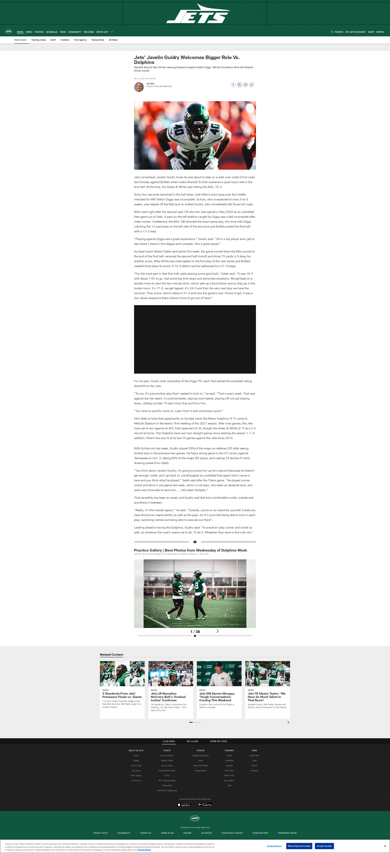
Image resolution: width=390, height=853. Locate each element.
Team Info (229, 750)
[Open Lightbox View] (195, 600)
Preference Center (287, 833)
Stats (229, 785)
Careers (136, 760)
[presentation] (289, 722)
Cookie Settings (260, 833)
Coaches (229, 765)
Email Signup (136, 775)
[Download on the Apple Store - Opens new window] (184, 804)
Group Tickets (167, 765)
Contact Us (136, 780)
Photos (255, 765)
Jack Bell (150, 83)
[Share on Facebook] (233, 86)
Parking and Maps (200, 765)
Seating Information (200, 755)
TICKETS (167, 750)
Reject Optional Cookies (299, 846)
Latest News (254, 755)
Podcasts (254, 770)
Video (254, 760)
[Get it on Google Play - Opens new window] (205, 806)
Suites (167, 775)
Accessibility (124, 833)
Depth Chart (229, 775)
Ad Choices (206, 833)
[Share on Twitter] (239, 86)
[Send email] (245, 86)
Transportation (201, 770)
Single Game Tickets (167, 770)
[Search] (332, 32)
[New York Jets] (195, 818)
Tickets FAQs (167, 785)
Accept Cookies (324, 846)
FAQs (136, 755)
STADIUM (200, 750)
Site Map (187, 833)
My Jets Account (167, 755)
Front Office (229, 770)
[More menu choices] (112, 31)
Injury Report (229, 780)
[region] (195, 846)
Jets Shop (136, 770)
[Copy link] (251, 85)
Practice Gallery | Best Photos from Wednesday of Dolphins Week (190, 550)
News (254, 750)
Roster (229, 755)
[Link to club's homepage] (8, 31)
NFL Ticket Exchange (167, 780)
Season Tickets (167, 760)
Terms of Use (136, 765)
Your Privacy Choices (232, 833)
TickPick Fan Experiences (167, 790)
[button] (195, 339)
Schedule (229, 760)
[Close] (385, 846)
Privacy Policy (101, 833)
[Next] (217, 631)
